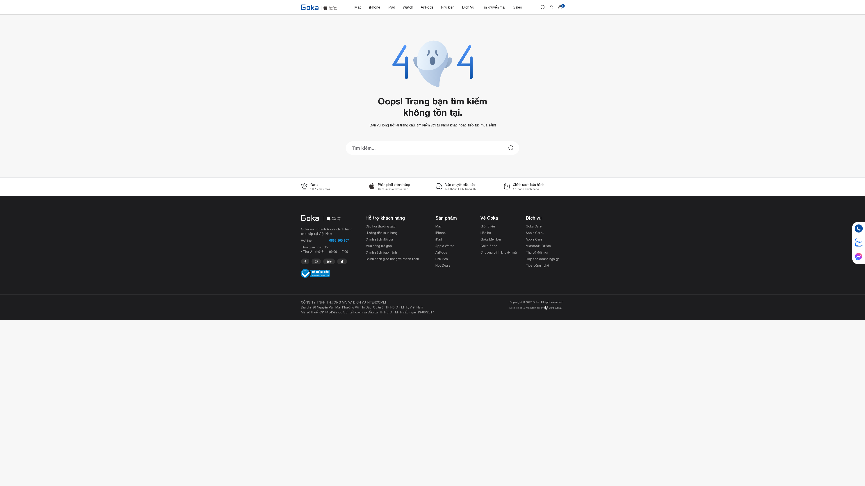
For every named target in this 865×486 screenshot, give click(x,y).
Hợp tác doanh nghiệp (542, 259)
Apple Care (534, 239)
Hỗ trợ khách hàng (385, 217)
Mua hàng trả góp (379, 246)
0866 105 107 (339, 240)
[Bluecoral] (536, 308)
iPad (391, 7)
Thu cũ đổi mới (537, 252)
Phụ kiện (447, 7)
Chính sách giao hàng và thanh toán (392, 259)
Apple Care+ (535, 233)
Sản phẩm (446, 217)
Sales (517, 7)
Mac (358, 7)
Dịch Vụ (468, 7)
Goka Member (490, 239)
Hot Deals (442, 265)
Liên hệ (485, 233)
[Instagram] (316, 261)
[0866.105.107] (305, 261)
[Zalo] (329, 261)
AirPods (427, 7)
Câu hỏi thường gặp (381, 226)
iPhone (374, 7)
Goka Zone (488, 246)
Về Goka (489, 217)
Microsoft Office (538, 246)
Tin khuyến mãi (493, 7)
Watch (408, 7)
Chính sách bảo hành (381, 252)
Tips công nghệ (537, 265)
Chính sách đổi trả (379, 239)
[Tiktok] (342, 261)
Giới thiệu (487, 226)
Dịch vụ (534, 217)
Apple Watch (444, 246)
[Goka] (310, 7)
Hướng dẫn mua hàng (382, 233)
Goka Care (534, 226)
